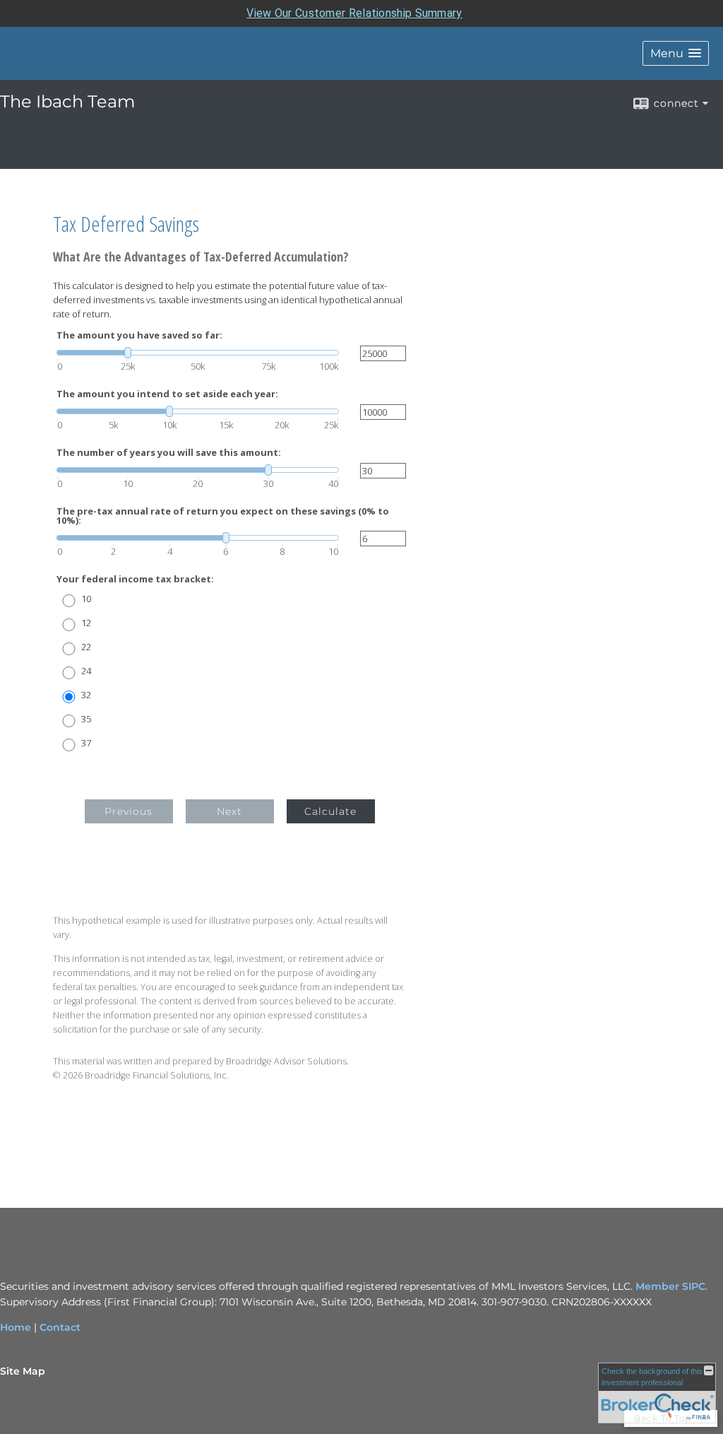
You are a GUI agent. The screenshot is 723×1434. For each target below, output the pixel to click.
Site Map (22, 1371)
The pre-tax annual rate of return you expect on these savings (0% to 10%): (222, 516)
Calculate (330, 811)
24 (86, 671)
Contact (60, 1327)
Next (229, 811)
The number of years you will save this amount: (168, 452)
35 (86, 719)
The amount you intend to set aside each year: (167, 394)
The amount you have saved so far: (139, 335)
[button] (676, 53)
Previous (128, 811)
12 (86, 623)
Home (15, 1327)
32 (86, 695)
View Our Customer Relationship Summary (354, 13)
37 (86, 743)
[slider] (197, 352)
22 (86, 647)
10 (86, 599)
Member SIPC (670, 1286)
